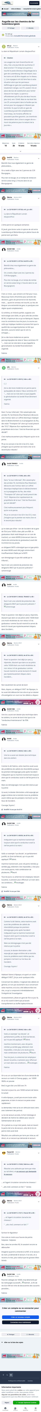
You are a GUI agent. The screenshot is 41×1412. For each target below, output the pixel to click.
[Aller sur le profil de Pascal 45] (4, 1153)
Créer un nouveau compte (20, 1317)
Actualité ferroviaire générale (24, 36)
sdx (8, 367)
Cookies (30, 1381)
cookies (19, 1390)
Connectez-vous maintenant (20, 1322)
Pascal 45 (10, 1152)
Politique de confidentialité (16, 1381)
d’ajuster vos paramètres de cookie (14, 1395)
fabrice (9, 197)
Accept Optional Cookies (27, 1403)
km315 (9, 157)
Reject (7, 1403)
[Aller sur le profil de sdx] (4, 368)
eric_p (9, 46)
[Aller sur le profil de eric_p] (3, 35)
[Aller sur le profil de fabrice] (4, 198)
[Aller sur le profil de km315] (4, 158)
